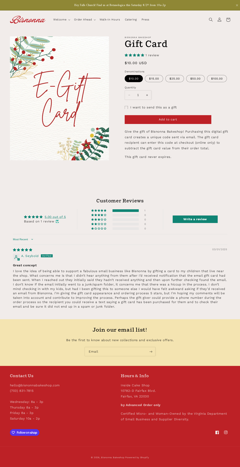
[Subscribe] (151, 351)
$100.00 (217, 78)
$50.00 (195, 78)
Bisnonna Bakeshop (112, 457)
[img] (22, 250)
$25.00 (175, 78)
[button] (61, 20)
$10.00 (134, 78)
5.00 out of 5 (55, 217)
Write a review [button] (195, 219)
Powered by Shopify (137, 457)
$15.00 (154, 78)
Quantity (130, 87)
